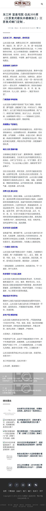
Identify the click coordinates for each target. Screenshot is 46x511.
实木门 (35, 491)
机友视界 (30, 506)
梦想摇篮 (28, 505)
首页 (4, 491)
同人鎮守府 (22, 506)
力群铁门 (42, 505)
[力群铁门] (23, 4)
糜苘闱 (22, 505)
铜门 (17, 28)
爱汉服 (10, 505)
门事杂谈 (11, 491)
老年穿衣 (35, 505)
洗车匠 (15, 506)
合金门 (18, 491)
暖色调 (16, 505)
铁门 (24, 491)
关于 (41, 491)
